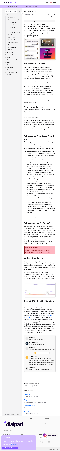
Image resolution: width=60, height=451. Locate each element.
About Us (46, 421)
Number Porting (11, 37)
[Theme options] (47, 2)
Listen (53, 17)
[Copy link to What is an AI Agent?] (47, 64)
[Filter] (19, 11)
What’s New (9, 74)
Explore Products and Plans (31, 6)
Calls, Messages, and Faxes (13, 64)
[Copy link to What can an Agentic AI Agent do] (29, 139)
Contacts (10, 44)
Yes (29, 385)
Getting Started (19, 6)
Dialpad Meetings (34, 423)
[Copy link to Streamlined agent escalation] (26, 304)
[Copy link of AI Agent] (35, 11)
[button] (11, 11)
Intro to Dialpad (11, 17)
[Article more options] (54, 14)
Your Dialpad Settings (13, 42)
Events (45, 429)
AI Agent (11, 29)
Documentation (9, 6)
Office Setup (11, 49)
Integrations (10, 67)
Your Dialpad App (12, 39)
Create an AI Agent (29, 405)
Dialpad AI (27, 394)
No (37, 385)
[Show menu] (43, 2)
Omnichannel (10, 69)
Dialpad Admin (10, 52)
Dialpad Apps (11, 34)
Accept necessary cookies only (10, 447)
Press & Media (47, 427)
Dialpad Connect (13, 22)
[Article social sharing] (48, 14)
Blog (45, 423)
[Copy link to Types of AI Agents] (45, 107)
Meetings (9, 57)
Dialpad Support (13, 24)
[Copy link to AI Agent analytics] (45, 258)
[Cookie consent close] (35, 437)
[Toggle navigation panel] (22, 13)
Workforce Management (12, 72)
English (54, 2)
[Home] (10, 2)
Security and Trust (11, 54)
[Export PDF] (51, 14)
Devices (8, 62)
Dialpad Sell (12, 27)
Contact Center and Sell (12, 59)
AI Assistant (27, 411)
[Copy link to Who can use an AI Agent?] (52, 223)
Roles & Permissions (12, 47)
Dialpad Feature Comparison (15, 32)
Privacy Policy (14, 444)
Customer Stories (48, 425)
